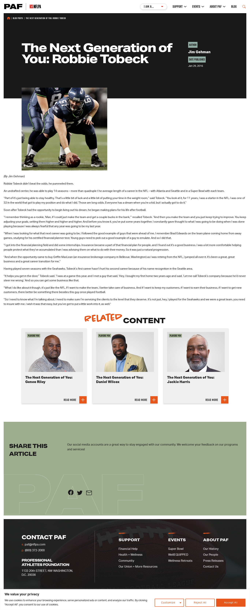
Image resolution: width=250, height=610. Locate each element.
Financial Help (128, 548)
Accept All (231, 602)
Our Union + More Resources (138, 566)
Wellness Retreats (180, 560)
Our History (211, 548)
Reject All (200, 602)
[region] (125, 599)
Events (196, 6)
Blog (234, 6)
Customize (168, 602)
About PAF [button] (215, 539)
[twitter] (81, 494)
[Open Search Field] (244, 6)
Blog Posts (18, 18)
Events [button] (177, 539)
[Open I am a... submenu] (153, 7)
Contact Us (210, 566)
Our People (210, 554)
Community (126, 560)
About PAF (216, 6)
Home (8, 18)
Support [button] (129, 539)
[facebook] (72, 494)
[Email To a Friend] (90, 494)
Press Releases (213, 560)
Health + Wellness (130, 554)
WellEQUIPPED (178, 554)
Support (178, 6)
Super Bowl (176, 548)
